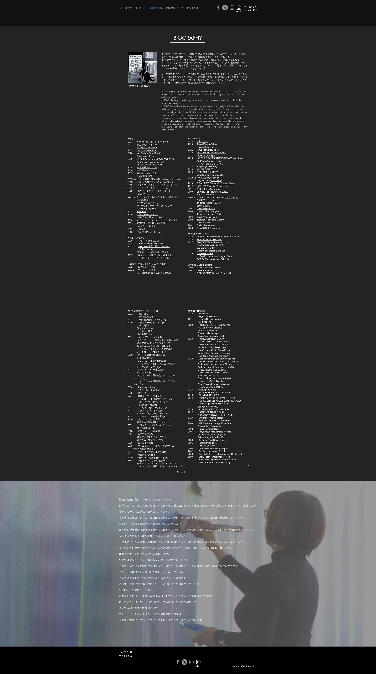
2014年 (178, 179)
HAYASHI (251, 6)
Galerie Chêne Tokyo (147, 147)
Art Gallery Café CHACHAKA (211, 152)
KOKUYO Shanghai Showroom (212, 186)
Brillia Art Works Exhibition (150, 243)
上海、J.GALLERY (147, 214)
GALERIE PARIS (205, 253)
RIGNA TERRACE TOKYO (150, 164)
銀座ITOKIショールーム (148, 232)
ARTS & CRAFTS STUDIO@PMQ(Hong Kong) (220, 158)
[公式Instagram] (239, 7)
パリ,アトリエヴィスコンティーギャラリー (158, 220)
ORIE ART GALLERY (207, 172)
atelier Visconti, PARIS (207, 217)
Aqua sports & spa (145, 156)
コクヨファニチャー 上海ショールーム (157, 185)
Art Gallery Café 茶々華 (149, 153)
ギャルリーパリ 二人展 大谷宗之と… (156, 255)
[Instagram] (232, 7)
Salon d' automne (205, 265)
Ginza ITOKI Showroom (208, 228)
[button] (141, 8)
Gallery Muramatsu (206, 208)
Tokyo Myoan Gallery (207, 144)
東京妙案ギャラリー (147, 167)
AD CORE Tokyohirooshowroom (212, 242)
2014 (218, 180)
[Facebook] (218, 7)
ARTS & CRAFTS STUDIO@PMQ (152, 158)
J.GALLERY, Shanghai (208, 211)
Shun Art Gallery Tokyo (208, 150)
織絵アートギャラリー (148, 173)
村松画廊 (141, 211)
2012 (213, 180)
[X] (225, 7)
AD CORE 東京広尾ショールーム (154, 246)
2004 (227, 197)
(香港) (171, 159)
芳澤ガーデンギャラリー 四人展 (153, 252)
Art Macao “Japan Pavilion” (210, 161)
